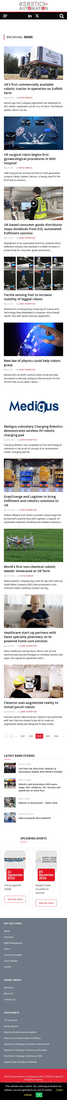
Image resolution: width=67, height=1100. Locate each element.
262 (23, 736)
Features (8, 937)
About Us (8, 993)
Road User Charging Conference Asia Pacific (27, 1044)
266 (56, 736)
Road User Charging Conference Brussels (25, 1050)
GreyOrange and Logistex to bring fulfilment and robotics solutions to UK (31, 500)
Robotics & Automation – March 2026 (38, 802)
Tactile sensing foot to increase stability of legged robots (28, 297)
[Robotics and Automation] (33, 6)
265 (48, 736)
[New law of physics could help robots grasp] (33, 339)
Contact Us (10, 999)
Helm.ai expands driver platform (35, 818)
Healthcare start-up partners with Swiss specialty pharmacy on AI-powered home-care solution (30, 636)
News (7, 931)
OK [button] (39, 1095)
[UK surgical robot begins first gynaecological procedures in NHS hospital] (33, 133)
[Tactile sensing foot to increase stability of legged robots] (33, 273)
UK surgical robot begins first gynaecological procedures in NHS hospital (30, 158)
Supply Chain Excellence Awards (43, 889)
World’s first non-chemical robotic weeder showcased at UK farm (30, 569)
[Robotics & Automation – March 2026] (10, 802)
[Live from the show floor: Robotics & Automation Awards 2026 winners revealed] (10, 768)
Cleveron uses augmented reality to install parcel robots (31, 705)
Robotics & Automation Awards (20, 1032)
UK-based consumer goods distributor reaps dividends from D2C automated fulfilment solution (33, 229)
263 (31, 736)
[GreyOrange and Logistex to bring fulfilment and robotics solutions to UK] (33, 475)
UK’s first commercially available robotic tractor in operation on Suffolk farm (33, 88)
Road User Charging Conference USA (23, 1056)
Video (7, 949)
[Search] (61, 15)
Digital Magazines (13, 943)
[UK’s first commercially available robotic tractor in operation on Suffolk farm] (33, 63)
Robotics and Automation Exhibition (22, 1038)
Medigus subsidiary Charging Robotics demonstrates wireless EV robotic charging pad (33, 430)
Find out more (15, 899)
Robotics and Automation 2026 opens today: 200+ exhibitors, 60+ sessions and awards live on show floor (39, 787)
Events (7, 966)
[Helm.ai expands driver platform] (10, 817)
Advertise (9, 987)
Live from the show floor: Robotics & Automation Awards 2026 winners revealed (40, 770)
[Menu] (5, 15)
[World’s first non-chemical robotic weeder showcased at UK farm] (33, 545)
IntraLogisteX (11, 1026)
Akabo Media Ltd (20, 1076)
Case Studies (11, 960)
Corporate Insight (13, 955)
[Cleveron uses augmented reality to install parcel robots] (33, 681)
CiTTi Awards (10, 1020)
